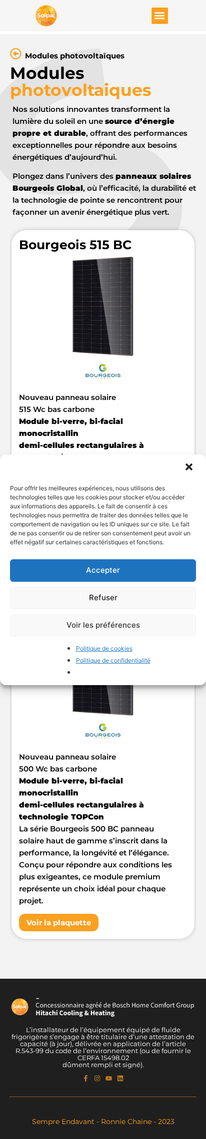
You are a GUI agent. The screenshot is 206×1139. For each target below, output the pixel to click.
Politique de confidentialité (113, 660)
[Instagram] (97, 1078)
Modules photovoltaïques (74, 55)
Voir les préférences (103, 625)
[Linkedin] (120, 1078)
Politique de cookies (104, 648)
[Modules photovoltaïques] (16, 53)
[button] (190, 468)
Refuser (103, 597)
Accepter (103, 570)
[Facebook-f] (85, 1078)
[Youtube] (109, 1078)
